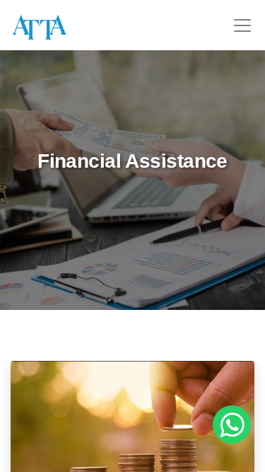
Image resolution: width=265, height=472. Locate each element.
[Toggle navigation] (242, 25)
